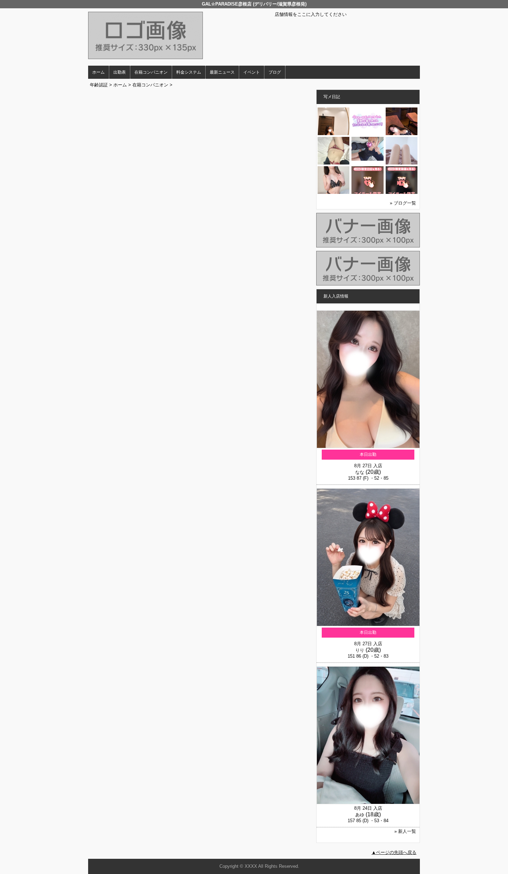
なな (359, 472)
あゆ (359, 814)
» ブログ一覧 (403, 203)
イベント (251, 72)
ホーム (98, 72)
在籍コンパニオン (151, 72)
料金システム (188, 72)
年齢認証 (99, 84)
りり (359, 650)
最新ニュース (222, 72)
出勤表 (119, 72)
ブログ (275, 72)
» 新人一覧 (405, 831)
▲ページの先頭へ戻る (393, 852)
